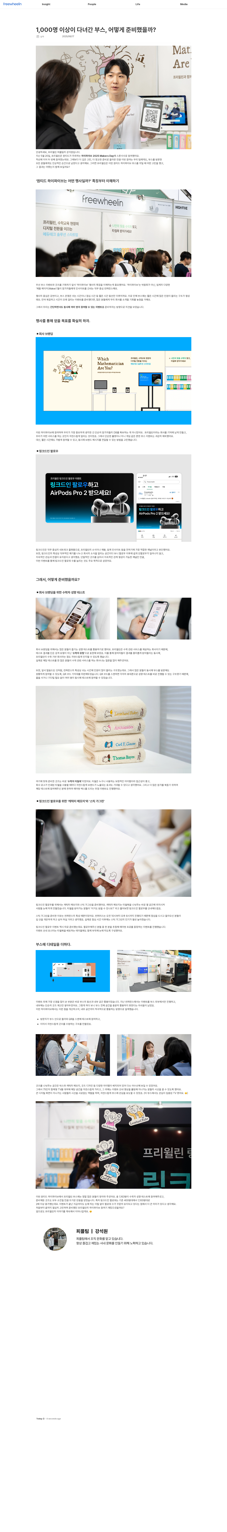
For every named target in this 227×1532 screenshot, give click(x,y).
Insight (46, 4)
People (92, 4)
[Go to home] (12, 4)
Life (138, 4)
